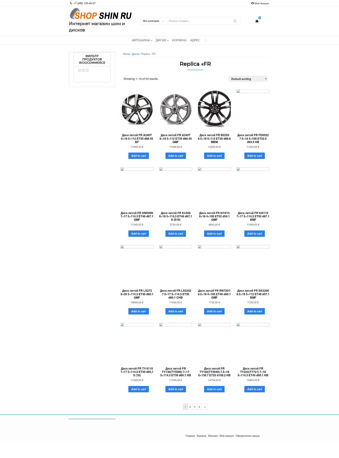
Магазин (213, 435)
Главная (190, 435)
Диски (161, 40)
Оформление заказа (248, 435)
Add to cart (138, 156)
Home (126, 54)
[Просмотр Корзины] (256, 21)
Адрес (195, 40)
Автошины (141, 40)
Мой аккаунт (262, 3)
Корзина (179, 40)
